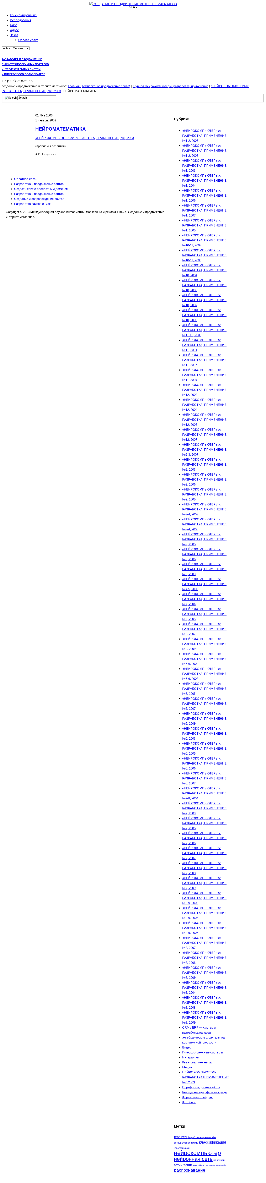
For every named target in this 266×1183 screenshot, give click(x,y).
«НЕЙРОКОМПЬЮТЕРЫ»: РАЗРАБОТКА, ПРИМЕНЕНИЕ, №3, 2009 (204, 569)
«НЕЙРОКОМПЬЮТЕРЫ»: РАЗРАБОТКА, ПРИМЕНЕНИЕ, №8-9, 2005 (204, 913)
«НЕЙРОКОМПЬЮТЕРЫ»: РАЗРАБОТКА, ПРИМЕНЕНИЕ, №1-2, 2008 (204, 150)
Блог (13, 25)
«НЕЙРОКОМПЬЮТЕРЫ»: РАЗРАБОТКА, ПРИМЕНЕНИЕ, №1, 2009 (204, 225)
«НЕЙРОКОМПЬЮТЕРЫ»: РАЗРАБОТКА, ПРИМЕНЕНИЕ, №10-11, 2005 (204, 255)
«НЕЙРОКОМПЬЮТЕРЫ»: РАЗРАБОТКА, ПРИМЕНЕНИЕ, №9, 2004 (204, 987)
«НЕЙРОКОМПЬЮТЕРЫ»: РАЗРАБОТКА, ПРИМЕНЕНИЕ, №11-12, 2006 (204, 330)
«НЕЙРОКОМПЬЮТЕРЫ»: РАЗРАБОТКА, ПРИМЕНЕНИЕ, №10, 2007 (204, 300)
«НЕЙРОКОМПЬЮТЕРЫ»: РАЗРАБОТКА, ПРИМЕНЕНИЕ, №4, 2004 (204, 599)
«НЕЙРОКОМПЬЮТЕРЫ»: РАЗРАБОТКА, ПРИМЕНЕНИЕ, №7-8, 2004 (204, 793)
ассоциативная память (186, 1142)
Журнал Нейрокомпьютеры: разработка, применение (170, 86)
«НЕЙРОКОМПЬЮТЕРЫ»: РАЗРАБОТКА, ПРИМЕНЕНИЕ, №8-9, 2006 (204, 928)
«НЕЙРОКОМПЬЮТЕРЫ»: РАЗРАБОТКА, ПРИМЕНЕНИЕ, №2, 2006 (204, 479)
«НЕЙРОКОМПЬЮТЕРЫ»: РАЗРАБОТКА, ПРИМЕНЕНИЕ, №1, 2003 (84, 138)
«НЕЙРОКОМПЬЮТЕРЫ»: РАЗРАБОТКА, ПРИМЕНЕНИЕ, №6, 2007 (204, 778)
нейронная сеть (193, 1159)
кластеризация (182, 1148)
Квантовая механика (197, 1062)
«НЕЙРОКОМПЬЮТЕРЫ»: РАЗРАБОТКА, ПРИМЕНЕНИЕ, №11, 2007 (204, 360)
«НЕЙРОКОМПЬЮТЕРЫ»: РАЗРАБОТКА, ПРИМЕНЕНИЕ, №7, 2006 (204, 838)
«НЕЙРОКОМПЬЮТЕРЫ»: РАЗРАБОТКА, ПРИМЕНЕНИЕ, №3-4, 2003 (204, 509)
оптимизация (183, 1165)
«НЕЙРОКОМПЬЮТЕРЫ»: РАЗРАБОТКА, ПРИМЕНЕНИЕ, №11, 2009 (204, 375)
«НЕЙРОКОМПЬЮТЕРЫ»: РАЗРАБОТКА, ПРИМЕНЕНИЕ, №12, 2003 (204, 389)
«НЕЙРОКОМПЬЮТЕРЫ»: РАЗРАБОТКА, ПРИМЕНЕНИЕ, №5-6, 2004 (204, 659)
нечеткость (219, 1160)
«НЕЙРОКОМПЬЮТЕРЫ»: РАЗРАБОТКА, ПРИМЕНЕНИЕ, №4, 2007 (204, 629)
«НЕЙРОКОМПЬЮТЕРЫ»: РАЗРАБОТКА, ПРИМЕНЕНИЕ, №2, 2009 (204, 494)
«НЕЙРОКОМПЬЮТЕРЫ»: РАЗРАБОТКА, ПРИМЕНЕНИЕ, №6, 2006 (204, 763)
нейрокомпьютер (197, 1152)
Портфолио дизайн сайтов (201, 1087)
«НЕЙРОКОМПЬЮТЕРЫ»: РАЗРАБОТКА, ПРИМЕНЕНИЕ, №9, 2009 (204, 1017)
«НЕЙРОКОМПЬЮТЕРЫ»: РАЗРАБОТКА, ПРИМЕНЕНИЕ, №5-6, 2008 (204, 673)
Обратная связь (25, 179)
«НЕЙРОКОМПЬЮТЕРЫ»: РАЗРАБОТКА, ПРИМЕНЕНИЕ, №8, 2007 (204, 942)
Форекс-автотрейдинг (197, 1097)
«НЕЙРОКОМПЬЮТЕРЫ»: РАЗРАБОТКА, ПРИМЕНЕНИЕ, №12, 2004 (204, 404)
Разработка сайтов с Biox (32, 204)
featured (180, 1137)
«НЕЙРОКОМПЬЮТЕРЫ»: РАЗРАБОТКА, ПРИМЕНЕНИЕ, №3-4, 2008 (204, 524)
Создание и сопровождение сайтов (39, 199)
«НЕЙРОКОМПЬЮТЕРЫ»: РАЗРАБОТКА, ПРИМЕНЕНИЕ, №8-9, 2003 (204, 898)
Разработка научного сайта (201, 1137)
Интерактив (190, 1057)
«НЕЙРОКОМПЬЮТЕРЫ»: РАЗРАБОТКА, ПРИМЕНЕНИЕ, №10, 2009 (204, 315)
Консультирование (23, 15)
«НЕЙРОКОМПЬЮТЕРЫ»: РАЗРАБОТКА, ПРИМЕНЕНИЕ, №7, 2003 (204, 808)
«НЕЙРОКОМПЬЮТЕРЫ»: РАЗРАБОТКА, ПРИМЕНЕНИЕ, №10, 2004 (204, 270)
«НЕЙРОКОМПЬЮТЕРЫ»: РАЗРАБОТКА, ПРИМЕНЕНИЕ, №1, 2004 (204, 180)
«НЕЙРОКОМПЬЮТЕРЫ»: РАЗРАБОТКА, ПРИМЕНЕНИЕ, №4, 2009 (204, 644)
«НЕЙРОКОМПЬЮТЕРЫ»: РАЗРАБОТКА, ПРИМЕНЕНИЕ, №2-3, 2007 (204, 449)
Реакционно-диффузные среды (204, 1092)
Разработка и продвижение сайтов (39, 184)
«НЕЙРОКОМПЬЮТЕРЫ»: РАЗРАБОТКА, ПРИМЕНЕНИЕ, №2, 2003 (204, 464)
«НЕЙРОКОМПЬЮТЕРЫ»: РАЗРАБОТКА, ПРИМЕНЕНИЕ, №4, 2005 (204, 614)
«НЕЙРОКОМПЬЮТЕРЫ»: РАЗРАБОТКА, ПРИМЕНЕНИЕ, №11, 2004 (204, 345)
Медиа (187, 1067)
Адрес (14, 30)
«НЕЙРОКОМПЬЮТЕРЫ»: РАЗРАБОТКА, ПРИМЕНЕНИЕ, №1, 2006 (204, 195)
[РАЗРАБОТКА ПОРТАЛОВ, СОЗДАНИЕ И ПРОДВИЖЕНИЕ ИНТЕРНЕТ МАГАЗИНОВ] (133, 4)
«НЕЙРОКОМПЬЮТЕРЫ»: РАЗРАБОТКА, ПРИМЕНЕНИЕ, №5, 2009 (204, 718)
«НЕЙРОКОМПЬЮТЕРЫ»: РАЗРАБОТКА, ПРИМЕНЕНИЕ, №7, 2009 (204, 883)
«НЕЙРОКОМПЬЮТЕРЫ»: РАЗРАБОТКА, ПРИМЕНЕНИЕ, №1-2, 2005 (204, 135)
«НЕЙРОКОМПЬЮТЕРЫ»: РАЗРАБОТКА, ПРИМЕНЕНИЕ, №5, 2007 (204, 703)
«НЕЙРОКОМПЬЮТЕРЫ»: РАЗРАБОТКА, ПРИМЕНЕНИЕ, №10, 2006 (204, 285)
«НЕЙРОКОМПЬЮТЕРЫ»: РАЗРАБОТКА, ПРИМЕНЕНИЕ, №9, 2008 (204, 1002)
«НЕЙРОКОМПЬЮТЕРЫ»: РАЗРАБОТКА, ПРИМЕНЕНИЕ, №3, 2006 (204, 554)
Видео (186, 1047)
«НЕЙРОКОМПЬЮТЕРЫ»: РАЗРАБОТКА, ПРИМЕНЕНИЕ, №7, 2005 (204, 823)
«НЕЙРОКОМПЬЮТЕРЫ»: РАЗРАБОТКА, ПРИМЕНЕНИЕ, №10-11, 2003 (204, 240)
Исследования (20, 20)
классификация (212, 1142)
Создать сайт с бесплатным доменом (41, 189)
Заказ (14, 35)
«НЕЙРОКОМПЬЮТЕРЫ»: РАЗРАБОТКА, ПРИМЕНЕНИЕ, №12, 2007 (204, 434)
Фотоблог (189, 1102)
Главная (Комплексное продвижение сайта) (99, 86)
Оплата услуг (28, 40)
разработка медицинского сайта (210, 1165)
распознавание (189, 1170)
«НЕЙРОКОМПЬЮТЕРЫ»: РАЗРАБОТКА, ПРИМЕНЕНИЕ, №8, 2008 (204, 957)
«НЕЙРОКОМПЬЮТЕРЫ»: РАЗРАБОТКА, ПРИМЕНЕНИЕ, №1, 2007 (204, 210)
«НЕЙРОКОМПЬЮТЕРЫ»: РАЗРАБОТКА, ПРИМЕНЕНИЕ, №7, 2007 (204, 853)
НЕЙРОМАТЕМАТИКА (60, 129)
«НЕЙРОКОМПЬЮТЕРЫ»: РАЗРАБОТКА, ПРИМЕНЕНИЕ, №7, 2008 (204, 868)
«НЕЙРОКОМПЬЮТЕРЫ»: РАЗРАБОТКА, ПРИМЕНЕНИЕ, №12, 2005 (204, 419)
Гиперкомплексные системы (202, 1052)
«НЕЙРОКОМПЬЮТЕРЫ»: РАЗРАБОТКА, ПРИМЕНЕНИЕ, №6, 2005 (204, 748)
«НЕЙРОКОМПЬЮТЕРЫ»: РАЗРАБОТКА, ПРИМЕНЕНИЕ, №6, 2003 (204, 733)
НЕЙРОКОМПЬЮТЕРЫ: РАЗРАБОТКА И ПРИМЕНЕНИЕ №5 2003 (205, 1077)
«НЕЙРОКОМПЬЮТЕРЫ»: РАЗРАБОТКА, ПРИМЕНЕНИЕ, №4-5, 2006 (204, 584)
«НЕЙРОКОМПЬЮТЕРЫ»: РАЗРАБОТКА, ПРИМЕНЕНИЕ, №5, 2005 (204, 688)
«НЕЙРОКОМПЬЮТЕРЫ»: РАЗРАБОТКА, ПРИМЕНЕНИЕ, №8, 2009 (204, 972)
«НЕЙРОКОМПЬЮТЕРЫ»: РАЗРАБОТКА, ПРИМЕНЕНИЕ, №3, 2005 (204, 539)
